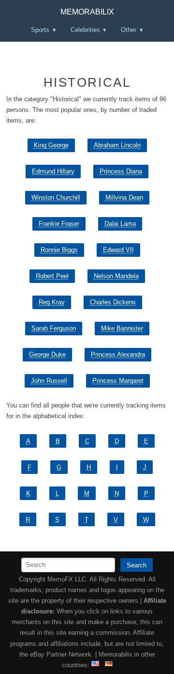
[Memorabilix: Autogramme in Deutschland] (109, 665)
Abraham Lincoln (117, 145)
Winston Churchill (55, 197)
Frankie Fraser (59, 223)
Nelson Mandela (116, 276)
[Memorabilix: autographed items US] (95, 665)
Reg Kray (52, 302)
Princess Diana (121, 171)
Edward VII (118, 249)
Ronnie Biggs (59, 249)
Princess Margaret (118, 380)
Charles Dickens (113, 302)
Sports (40, 29)
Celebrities (85, 29)
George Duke (47, 354)
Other (128, 29)
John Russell (49, 380)
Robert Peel (52, 276)
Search (136, 565)
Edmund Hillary (53, 171)
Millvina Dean (124, 197)
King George (51, 145)
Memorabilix (87, 12)
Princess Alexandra (118, 354)
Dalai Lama (120, 223)
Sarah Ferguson (53, 328)
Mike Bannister (122, 328)
